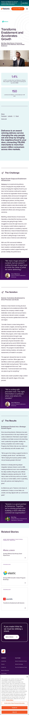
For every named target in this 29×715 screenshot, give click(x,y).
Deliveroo (4, 184)
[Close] (27, 676)
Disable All (14, 707)
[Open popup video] (14, 58)
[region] (14, 695)
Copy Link (4, 119)
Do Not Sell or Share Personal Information (14, 703)
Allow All (14, 712)
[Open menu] (27, 9)
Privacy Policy (9, 700)
